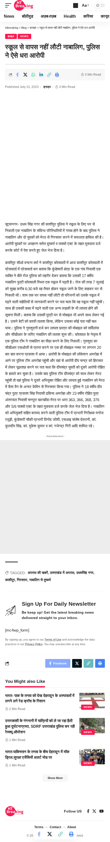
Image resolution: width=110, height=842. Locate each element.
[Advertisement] (55, 157)
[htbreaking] (24, 5)
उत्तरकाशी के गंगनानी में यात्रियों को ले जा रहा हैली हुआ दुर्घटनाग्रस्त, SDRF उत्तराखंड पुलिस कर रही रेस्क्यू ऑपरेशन (40, 726)
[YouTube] (101, 811)
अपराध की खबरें (38, 573)
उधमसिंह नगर (84, 573)
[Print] (57, 74)
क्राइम (11, 36)
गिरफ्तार (22, 580)
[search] (75, 5)
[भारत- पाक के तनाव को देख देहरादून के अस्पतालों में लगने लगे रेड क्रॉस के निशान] (92, 700)
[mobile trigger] (9, 5)
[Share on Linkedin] (41, 74)
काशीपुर (10, 580)
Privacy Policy (33, 644)
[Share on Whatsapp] (33, 74)
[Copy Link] (49, 74)
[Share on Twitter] (25, 74)
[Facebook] (88, 811)
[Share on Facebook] (17, 74)
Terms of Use (53, 639)
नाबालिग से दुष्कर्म (40, 580)
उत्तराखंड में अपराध (62, 573)
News (24, 36)
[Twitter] (94, 811)
